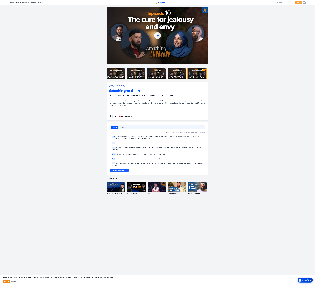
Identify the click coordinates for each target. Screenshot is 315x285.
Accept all (6, 281)
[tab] (114, 127)
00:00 (113, 136)
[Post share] (115, 116)
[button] (157, 35)
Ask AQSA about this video (120, 170)
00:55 (113, 154)
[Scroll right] (208, 73)
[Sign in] (304, 2)
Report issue (202, 132)
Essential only (14, 281)
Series (111, 85)
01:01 (113, 159)
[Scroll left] (107, 73)
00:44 (113, 147)
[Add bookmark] (111, 116)
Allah (122, 85)
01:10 (113, 163)
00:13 (113, 143)
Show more (112, 111)
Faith (117, 85)
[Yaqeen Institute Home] (160, 3)
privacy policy (109, 278)
